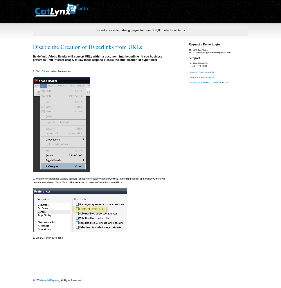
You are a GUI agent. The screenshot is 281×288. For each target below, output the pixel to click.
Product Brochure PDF (202, 72)
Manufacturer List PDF (202, 77)
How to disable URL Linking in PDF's (209, 82)
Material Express (50, 280)
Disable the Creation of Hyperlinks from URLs (87, 46)
